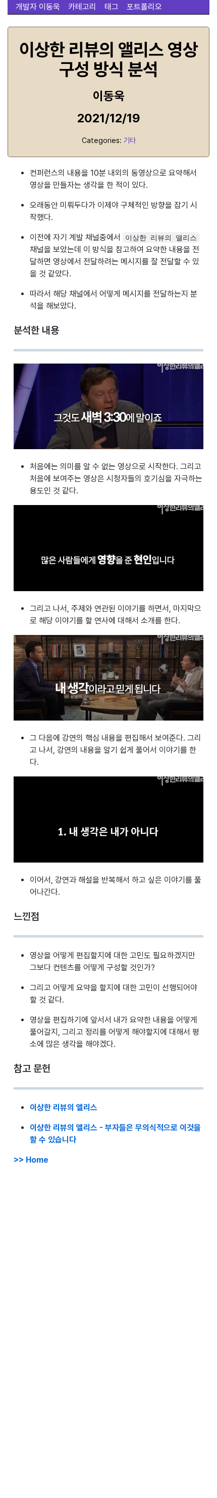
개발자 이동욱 (38, 7)
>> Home (31, 1160)
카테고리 (82, 7)
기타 (130, 140)
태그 (111, 7)
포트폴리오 (144, 7)
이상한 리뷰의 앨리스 (63, 1107)
